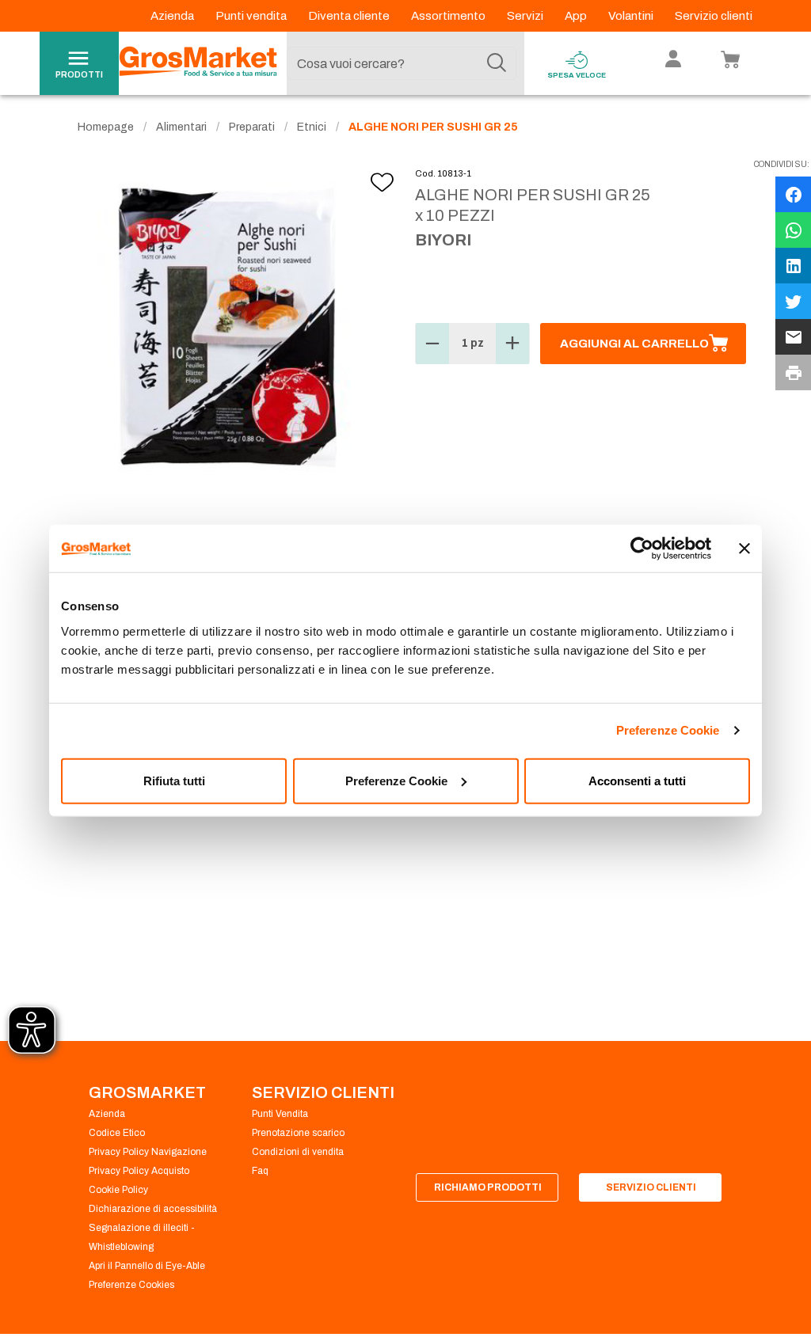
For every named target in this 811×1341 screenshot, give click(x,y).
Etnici (311, 127)
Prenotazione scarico (298, 1132)
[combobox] (401, 63)
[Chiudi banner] (744, 548)
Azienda (173, 15)
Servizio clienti (713, 15)
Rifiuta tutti (174, 780)
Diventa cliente (350, 15)
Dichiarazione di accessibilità (153, 1208)
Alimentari (181, 127)
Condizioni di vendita (298, 1151)
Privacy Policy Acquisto (139, 1170)
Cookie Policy (118, 1189)
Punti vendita (252, 15)
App (577, 15)
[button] (432, 343)
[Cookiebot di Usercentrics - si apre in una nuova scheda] (642, 548)
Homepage (106, 127)
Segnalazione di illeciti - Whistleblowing (142, 1237)
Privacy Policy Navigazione (148, 1151)
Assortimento (449, 15)
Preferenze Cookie (668, 730)
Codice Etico (117, 1132)
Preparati (252, 127)
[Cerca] (496, 63)
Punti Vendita (280, 1113)
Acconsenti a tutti (637, 780)
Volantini (632, 15)
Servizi (526, 15)
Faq (260, 1170)
